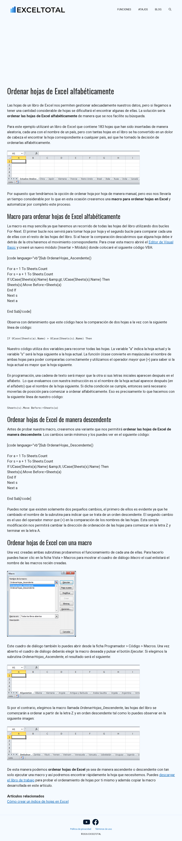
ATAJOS (143, 9)
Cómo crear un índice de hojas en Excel (38, 801)
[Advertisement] (91, 45)
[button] (170, 9)
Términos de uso (103, 829)
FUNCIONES (124, 9)
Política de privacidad (80, 829)
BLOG (158, 9)
